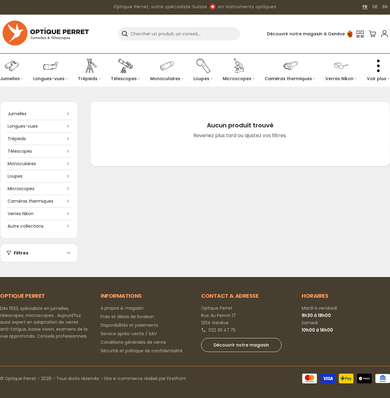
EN (385, 7)
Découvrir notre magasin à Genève (306, 34)
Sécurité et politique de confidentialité (142, 351)
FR (365, 7)
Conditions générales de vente (133, 342)
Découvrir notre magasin (241, 345)
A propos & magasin (122, 308)
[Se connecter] (384, 33)
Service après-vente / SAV (129, 334)
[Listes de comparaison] (360, 33)
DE (375, 7)
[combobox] (179, 34)
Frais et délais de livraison (127, 317)
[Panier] (372, 33)
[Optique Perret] (45, 34)
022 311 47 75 (222, 330)
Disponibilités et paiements (129, 325)
